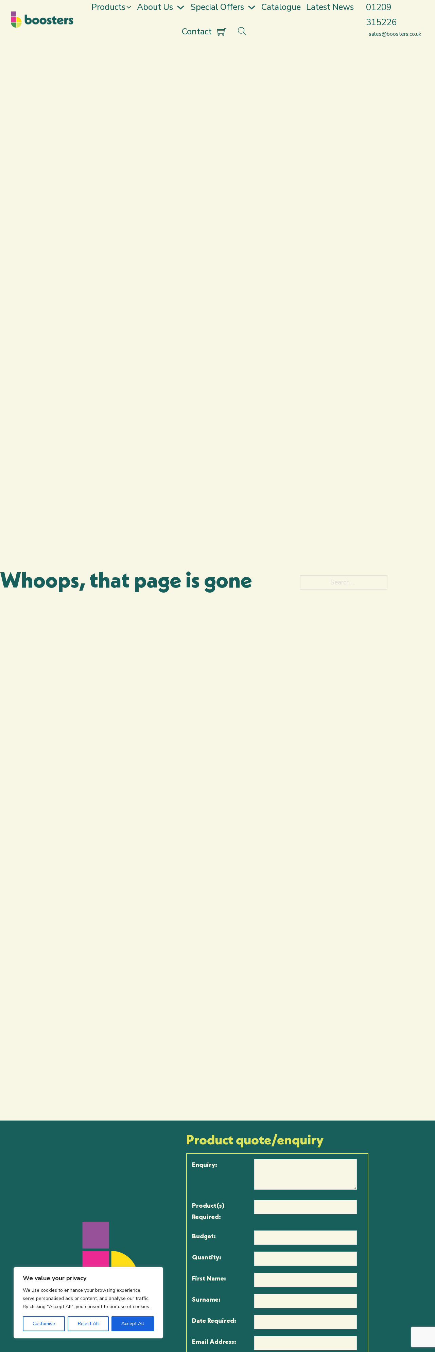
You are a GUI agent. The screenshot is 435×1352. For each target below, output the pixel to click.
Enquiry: (204, 1164)
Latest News (330, 7)
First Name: (209, 1278)
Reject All (88, 1323)
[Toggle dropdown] (129, 7)
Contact (197, 31)
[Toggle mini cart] (221, 31)
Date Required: (214, 1320)
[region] (88, 1302)
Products (108, 7)
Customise (44, 1323)
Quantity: (206, 1257)
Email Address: (214, 1341)
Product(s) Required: (208, 1211)
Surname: (206, 1299)
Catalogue (281, 7)
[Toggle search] (242, 32)
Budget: (204, 1236)
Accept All (132, 1323)
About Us (155, 7)
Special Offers (217, 7)
